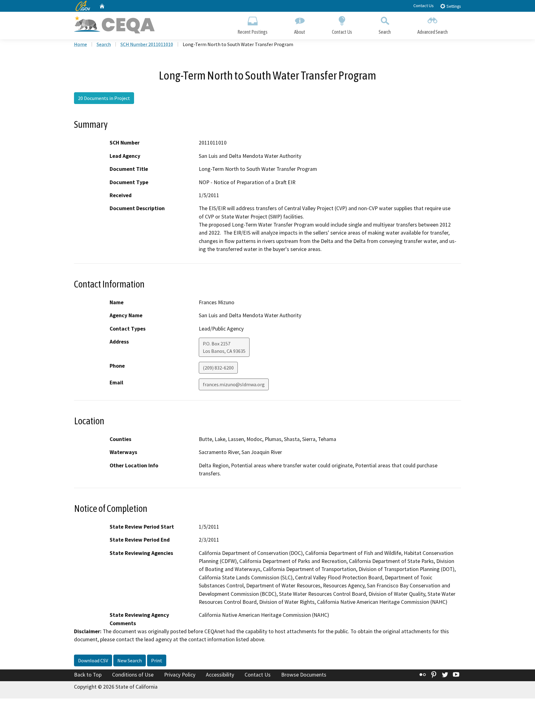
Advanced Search (432, 32)
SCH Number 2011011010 (146, 44)
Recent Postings (252, 32)
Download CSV (93, 660)
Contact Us (423, 5)
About (299, 32)
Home (80, 44)
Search (385, 32)
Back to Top (88, 674)
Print (156, 660)
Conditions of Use (133, 674)
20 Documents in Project (104, 98)
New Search (129, 660)
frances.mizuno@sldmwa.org (234, 384)
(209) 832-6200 (218, 368)
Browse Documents (303, 674)
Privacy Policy (179, 674)
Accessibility (220, 674)
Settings (453, 6)
